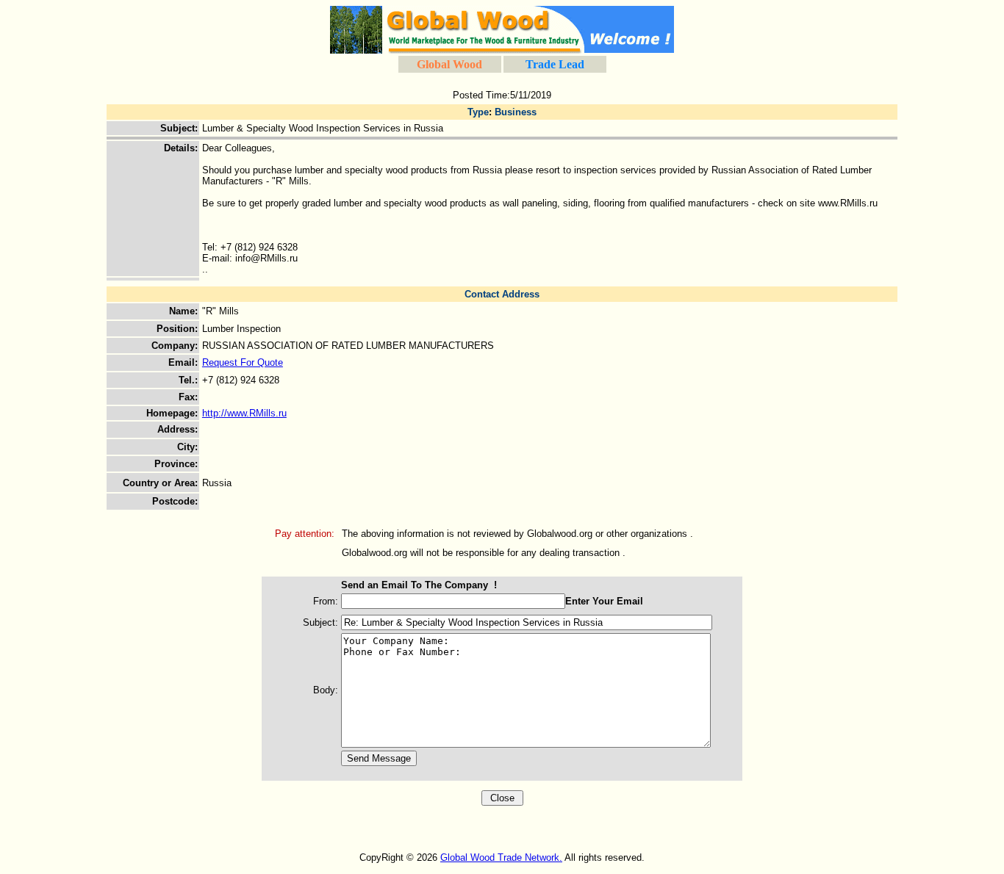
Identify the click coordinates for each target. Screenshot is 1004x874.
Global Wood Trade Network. (501, 857)
